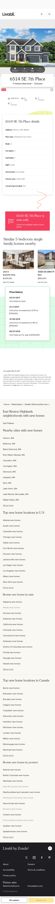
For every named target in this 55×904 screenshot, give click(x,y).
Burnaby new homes (12, 699)
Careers (31, 864)
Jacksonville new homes (14, 559)
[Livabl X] (26, 857)
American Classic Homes (23, 83)
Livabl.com (16, 385)
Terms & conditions (36, 870)
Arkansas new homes (12, 619)
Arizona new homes (12, 613)
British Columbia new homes (16, 775)
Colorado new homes (13, 630)
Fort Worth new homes (13, 548)
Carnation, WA (9, 460)
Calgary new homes (12, 705)
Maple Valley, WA (11, 500)
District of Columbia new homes (17, 647)
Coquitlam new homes (13, 710)
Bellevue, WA (9, 443)
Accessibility (8, 870)
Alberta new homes (12, 769)
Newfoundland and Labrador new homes (21, 792)
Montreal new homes (12, 750)
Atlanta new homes (11, 520)
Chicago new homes (12, 537)
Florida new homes (11, 652)
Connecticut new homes (14, 635)
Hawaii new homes (11, 663)
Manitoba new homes (13, 781)
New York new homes (13, 582)
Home (6, 404)
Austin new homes (11, 526)
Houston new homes (12, 554)
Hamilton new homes (12, 721)
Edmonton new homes (13, 716)
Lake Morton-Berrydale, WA (16, 494)
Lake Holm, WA (10, 488)
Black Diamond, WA (12, 449)
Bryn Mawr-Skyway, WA (14, 455)
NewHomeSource (11, 886)
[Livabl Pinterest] (49, 857)
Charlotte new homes (13, 531)
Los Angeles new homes (14, 571)
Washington (17, 404)
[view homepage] (9, 14)
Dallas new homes (11, 542)
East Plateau (8, 423)
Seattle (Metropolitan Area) (37, 404)
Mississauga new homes (14, 744)
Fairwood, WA (9, 472)
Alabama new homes (12, 602)
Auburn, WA (8, 438)
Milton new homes (11, 738)
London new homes (12, 733)
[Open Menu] (49, 14)
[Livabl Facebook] (41, 857)
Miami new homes (11, 576)
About (5, 864)
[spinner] (42, 14)
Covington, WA (10, 466)
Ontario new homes (12, 814)
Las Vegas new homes (13, 565)
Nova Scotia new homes (14, 803)
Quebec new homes (12, 826)
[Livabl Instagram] (34, 857)
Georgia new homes (12, 658)
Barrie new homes (11, 688)
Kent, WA (7, 483)
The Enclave (38, 83)
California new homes (13, 624)
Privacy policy (9, 875)
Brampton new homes (13, 693)
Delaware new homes (13, 641)
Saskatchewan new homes (15, 831)
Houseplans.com (35, 886)
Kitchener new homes (13, 727)
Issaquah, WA (9, 477)
